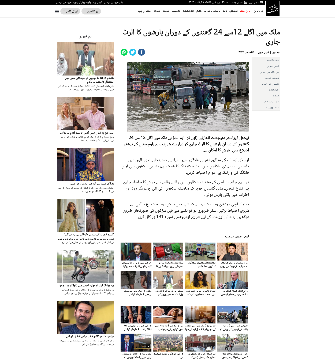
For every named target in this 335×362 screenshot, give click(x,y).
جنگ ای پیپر (144, 11)
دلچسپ (176, 11)
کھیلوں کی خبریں (270, 84)
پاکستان (233, 11)
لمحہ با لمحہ (273, 60)
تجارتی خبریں (272, 78)
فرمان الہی (254, 3)
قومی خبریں (263, 52)
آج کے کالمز (72, 11)
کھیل (199, 11)
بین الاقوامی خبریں (269, 72)
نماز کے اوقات (237, 3)
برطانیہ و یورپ (212, 11)
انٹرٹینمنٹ (188, 11)
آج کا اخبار (92, 11)
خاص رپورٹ (272, 107)
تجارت (157, 11)
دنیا (225, 11)
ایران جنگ (245, 11)
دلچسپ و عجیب (270, 101)
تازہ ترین (258, 11)
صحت (166, 11)
